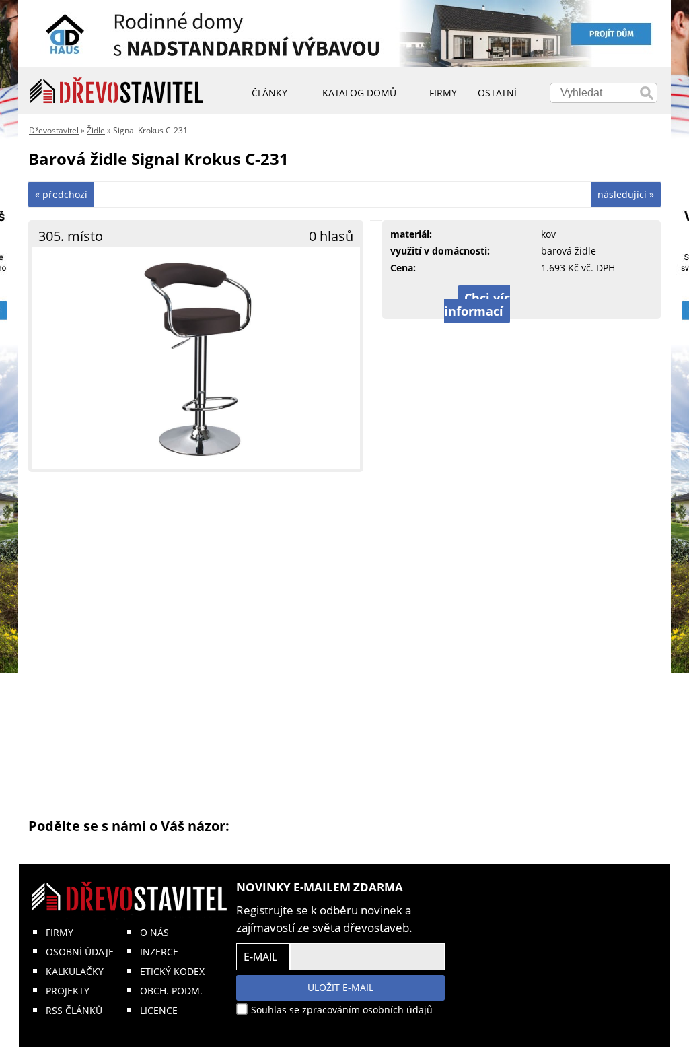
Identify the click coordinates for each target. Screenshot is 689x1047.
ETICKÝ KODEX (172, 971)
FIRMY (59, 932)
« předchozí (61, 194)
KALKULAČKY (75, 971)
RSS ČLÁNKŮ (74, 1010)
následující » (625, 194)
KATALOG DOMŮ (359, 92)
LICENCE (159, 1010)
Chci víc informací (477, 304)
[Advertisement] (344, 643)
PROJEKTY (67, 990)
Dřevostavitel (54, 130)
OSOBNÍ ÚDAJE (80, 951)
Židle (96, 130)
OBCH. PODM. (171, 990)
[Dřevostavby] (117, 90)
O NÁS (154, 932)
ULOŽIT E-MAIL (340, 987)
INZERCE (159, 951)
